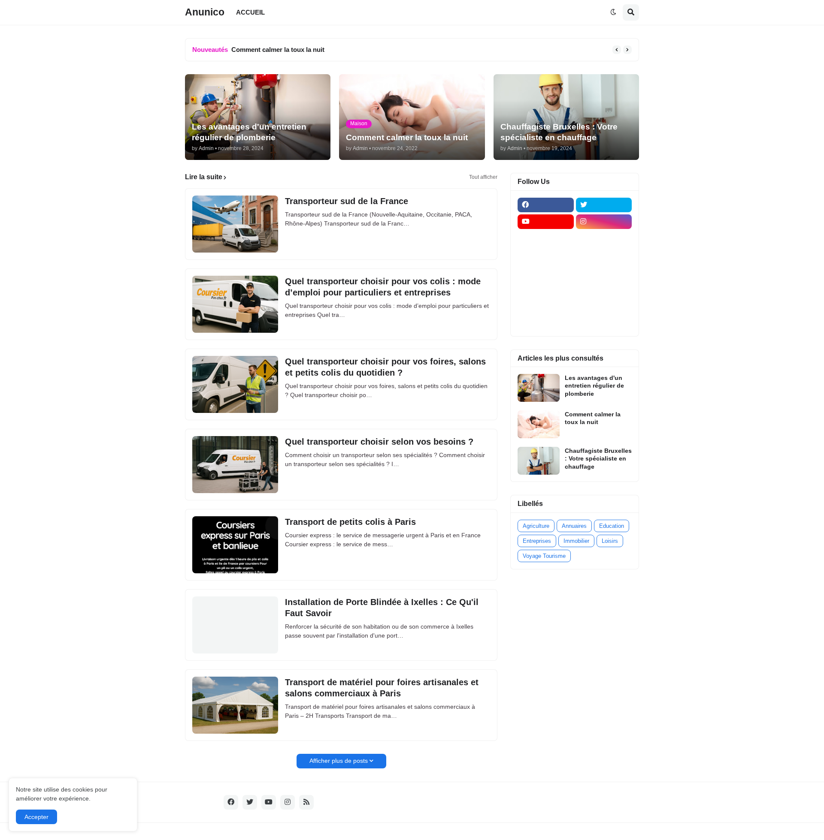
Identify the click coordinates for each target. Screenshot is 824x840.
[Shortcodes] (546, 322)
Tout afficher (483, 177)
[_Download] (546, 272)
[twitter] (604, 205)
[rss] (306, 802)
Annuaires (574, 526)
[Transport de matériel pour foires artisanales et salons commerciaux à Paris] (235, 705)
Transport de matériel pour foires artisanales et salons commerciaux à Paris (382, 687)
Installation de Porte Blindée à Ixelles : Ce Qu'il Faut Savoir (382, 607)
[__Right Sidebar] (604, 238)
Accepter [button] (36, 816)
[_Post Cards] (546, 255)
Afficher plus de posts (338, 760)
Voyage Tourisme (544, 556)
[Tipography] (604, 305)
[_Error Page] (604, 272)
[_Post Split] (604, 255)
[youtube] (546, 221)
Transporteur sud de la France (346, 201)
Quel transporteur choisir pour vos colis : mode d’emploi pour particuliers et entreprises (383, 287)
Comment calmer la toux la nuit (277, 49)
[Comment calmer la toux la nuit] (539, 424)
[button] (613, 12)
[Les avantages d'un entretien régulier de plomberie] (539, 388)
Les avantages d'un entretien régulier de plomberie (594, 385)
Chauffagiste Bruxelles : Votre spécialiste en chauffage (598, 458)
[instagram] (604, 221)
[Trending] (604, 288)
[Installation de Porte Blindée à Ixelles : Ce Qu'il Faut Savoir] (235, 624)
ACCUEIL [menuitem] (250, 12)
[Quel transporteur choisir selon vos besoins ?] (235, 464)
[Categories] (546, 305)
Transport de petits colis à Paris (350, 522)
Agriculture (536, 526)
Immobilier (576, 541)
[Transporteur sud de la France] (235, 224)
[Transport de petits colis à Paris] (235, 544)
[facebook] (546, 205)
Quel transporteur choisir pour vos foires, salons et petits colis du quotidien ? (385, 367)
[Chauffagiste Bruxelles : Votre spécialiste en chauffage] (539, 461)
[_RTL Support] (546, 288)
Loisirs (610, 541)
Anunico (204, 12)
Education (611, 526)
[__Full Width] (546, 238)
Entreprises (537, 541)
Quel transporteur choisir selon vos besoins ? (379, 441)
